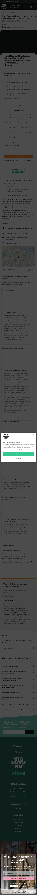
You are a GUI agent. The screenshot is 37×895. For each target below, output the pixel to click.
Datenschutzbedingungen (18, 892)
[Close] (34, 435)
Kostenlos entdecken (18, 878)
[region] (18, 447)
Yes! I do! (18, 453)
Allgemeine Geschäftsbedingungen (18, 891)
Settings (18, 458)
